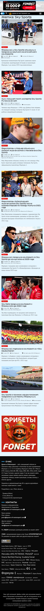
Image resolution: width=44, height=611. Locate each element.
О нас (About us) (8, 495)
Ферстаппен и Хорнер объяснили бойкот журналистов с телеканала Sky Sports (22, 150)
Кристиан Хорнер (31, 156)
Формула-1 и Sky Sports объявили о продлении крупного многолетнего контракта (19, 52)
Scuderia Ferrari (28, 557)
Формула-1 (4, 47)
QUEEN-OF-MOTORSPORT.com (21, 13)
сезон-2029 (10, 263)
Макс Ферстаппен (22, 211)
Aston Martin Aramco (8, 546)
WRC (3, 562)
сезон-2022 (10, 309)
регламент (35, 577)
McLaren (35, 551)
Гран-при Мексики (22, 156)
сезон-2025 (37, 580)
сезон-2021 (31, 353)
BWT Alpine (18, 546)
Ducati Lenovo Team (7, 548)
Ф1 (27, 56)
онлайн (18, 400)
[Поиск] (6, 13)
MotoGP (29, 553)
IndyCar (28, 551)
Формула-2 (20, 573)
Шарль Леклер (37, 573)
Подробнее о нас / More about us (12, 489)
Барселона (10, 400)
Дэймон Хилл (11, 104)
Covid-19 (25, 546)
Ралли (12, 569)
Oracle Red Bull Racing (8, 156)
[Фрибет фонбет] (22, 434)
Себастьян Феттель (20, 569)
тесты (23, 400)
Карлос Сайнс (32, 562)
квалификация (18, 577)
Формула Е (27, 573)
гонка (9, 577)
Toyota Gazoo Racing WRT (19, 560)
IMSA (22, 551)
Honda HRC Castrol (22, 548)
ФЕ (34, 569)
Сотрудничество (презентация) (12, 498)
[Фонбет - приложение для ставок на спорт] (22, 5)
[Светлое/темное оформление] (3, 13)
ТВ (13, 263)
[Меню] (40, 13)
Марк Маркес (5, 569)
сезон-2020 (5, 580)
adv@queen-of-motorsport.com (12, 509)
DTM (29, 546)
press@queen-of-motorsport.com (13, 517)
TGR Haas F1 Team (7, 560)
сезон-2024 (29, 580)
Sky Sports (24, 56)
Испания (15, 400)
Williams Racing (34, 560)
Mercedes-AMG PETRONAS (13, 554)
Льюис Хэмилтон (16, 565)
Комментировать (6, 57)
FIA (15, 548)
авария (3, 577)
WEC (27, 560)
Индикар (25, 562)
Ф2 (32, 569)
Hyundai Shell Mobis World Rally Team (11, 551)
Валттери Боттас (16, 562)
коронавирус (28, 577)
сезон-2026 (5, 582)
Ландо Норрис (6, 565)
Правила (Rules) (7, 493)
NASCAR (36, 554)
